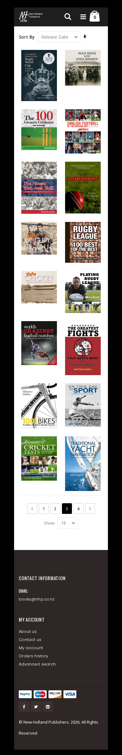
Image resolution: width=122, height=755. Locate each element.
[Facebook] (24, 706)
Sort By (27, 37)
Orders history (33, 656)
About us (28, 631)
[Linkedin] (48, 706)
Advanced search (37, 664)
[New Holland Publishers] (31, 17)
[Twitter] (36, 706)
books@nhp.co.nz (36, 599)
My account (31, 648)
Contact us (30, 640)
